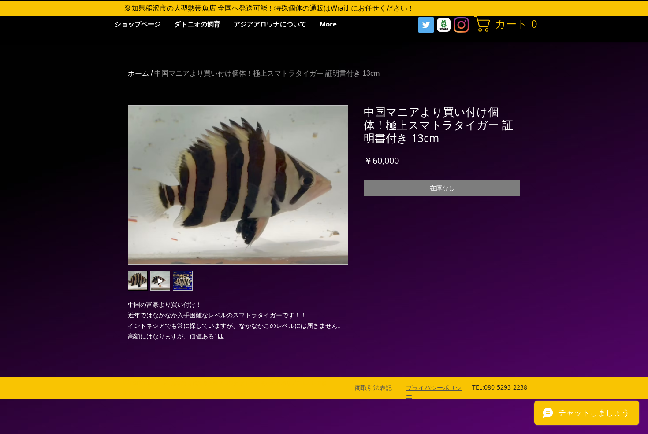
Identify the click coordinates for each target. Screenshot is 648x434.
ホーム (138, 73)
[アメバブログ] (443, 25)
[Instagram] (461, 25)
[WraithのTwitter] (426, 25)
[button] (507, 24)
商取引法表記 (373, 387)
